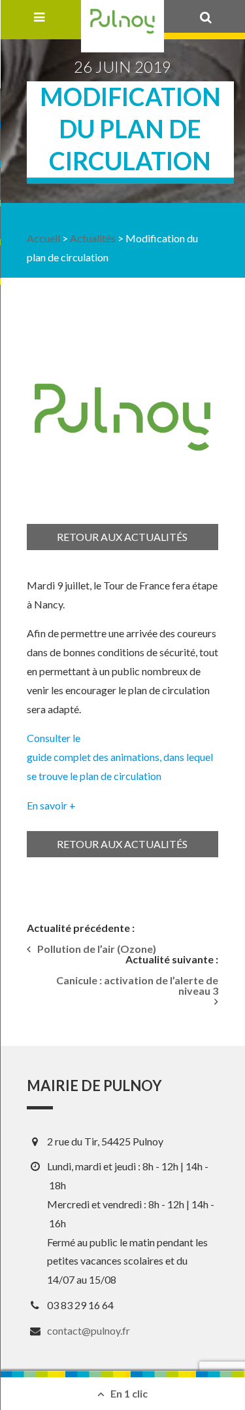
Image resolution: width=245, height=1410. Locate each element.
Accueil (43, 238)
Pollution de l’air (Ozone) (96, 949)
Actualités (93, 238)
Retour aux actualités (122, 536)
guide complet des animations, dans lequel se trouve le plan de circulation (120, 766)
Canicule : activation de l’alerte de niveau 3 (137, 985)
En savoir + (51, 805)
